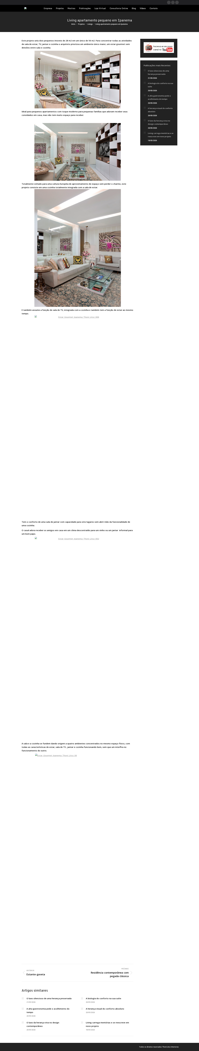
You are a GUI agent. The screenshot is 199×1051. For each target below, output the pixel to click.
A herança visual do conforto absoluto (105, 1008)
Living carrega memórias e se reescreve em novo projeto (107, 1024)
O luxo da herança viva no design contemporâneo (43, 1024)
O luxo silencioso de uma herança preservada (49, 998)
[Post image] (23, 998)
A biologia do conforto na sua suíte (103, 998)
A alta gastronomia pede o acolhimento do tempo (48, 1010)
